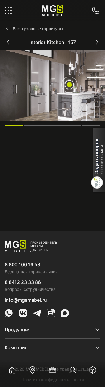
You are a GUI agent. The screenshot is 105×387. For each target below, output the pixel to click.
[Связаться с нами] (95, 10)
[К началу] (93, 347)
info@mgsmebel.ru (26, 300)
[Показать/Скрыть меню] (8, 10)
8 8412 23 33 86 (23, 282)
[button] (14, 125)
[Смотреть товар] (69, 84)
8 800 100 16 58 (22, 264)
